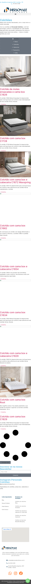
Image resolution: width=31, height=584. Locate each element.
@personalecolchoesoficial (7, 484)
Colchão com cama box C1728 (12, 139)
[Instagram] (15, 573)
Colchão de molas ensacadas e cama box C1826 (12, 92)
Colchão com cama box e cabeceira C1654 (13, 268)
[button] (15, 14)
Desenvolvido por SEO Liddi (18, 582)
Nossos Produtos (6, 503)
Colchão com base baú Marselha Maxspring (20, 521)
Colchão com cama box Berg (20, 502)
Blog (3, 500)
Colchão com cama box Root (12, 401)
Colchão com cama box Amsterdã (20, 507)
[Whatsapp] (10, 573)
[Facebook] (21, 573)
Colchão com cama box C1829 (12, 418)
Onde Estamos (5, 506)
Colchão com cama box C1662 (12, 227)
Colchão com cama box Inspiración (20, 516)
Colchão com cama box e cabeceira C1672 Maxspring (15, 181)
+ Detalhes (3, 104)
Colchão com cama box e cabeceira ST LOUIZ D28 (21, 511)
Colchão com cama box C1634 (12, 313)
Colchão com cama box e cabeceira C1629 (13, 354)
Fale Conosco (5, 509)
